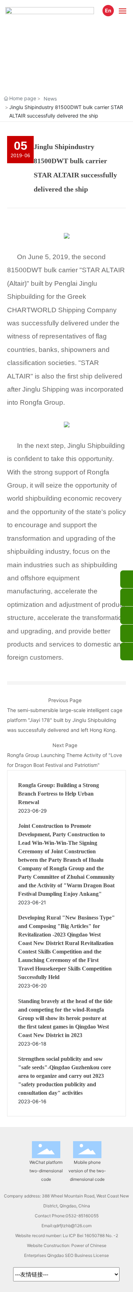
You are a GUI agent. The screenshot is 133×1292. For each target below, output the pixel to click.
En (108, 10)
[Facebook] (126, 615)
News (50, 99)
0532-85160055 (82, 1215)
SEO (69, 1255)
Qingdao (55, 1255)
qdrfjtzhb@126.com (72, 1225)
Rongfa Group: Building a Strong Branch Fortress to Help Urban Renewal (58, 793)
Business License (91, 1255)
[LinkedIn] (126, 633)
